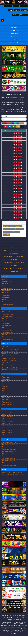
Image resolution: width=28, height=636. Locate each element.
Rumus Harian (21, 245)
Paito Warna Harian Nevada (9, 463)
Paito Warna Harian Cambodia (10, 449)
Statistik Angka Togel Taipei (9, 365)
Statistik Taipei (16, 232)
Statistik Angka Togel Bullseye (10, 356)
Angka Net (8, 622)
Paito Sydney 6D (7, 6)
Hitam (22, 126)
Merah (6, 126)
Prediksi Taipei (7, 234)
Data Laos (5, 393)
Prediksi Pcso (6, 293)
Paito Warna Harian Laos (9, 458)
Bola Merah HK (6, 414)
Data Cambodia (24, 6)
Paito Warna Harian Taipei (9, 229)
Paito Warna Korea (7, 325)
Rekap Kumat (15, 248)
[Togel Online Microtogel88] (14, 484)
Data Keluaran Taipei (8, 226)
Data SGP (3, 625)
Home (14, 24)
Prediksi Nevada (7, 302)
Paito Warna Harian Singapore (10, 442)
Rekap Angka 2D (14, 253)
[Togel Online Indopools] (14, 596)
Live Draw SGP (14, 30)
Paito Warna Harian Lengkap (9, 465)
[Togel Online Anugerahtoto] (14, 576)
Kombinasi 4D (8, 268)
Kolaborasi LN (21, 268)
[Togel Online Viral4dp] (14, 88)
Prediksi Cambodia (7, 288)
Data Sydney (24, 10)
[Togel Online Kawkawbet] (14, 504)
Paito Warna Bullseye (8, 321)
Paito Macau (15, 15)
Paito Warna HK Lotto (16, 630)
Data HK (24, 624)
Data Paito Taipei (19, 229)
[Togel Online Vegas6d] (14, 510)
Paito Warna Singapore (8, 312)
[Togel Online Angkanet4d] (14, 589)
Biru (10, 126)
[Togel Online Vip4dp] (14, 563)
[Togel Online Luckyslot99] (14, 557)
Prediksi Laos (6, 297)
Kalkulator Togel (14, 271)
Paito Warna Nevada (8, 332)
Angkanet (24, 627)
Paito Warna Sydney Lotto (20, 632)
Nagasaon (8, 472)
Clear (3, 123)
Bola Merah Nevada (8, 432)
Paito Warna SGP (18, 624)
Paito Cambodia (23, 15)
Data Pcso (5, 388)
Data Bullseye (6, 386)
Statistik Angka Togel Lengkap (10, 369)
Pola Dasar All (21, 256)
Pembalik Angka (8, 262)
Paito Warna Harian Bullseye (9, 451)
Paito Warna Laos (7, 328)
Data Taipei (5, 395)
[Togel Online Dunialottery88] (14, 570)
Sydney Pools (5, 628)
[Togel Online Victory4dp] (14, 497)
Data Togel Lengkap (7, 404)
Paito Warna (14, 37)
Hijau (14, 126)
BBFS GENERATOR (14, 242)
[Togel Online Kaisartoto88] (14, 543)
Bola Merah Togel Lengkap (9, 435)
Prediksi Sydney (7, 286)
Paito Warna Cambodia (8, 318)
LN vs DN (15, 265)
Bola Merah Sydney (8, 416)
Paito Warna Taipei (18, 226)
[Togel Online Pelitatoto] (14, 82)
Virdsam (3, 472)
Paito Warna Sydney (8, 316)
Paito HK (10, 10)
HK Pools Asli (14, 633)
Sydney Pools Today (15, 474)
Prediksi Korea (6, 295)
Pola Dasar (14, 259)
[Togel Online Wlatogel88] (14, 530)
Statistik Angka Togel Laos (9, 363)
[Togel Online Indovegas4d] (14, 609)
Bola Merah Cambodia (8, 419)
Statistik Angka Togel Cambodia (10, 353)
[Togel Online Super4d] (14, 62)
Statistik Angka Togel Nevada (10, 367)
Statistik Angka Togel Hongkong (10, 349)
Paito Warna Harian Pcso (9, 454)
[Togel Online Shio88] (14, 603)
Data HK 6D (6, 400)
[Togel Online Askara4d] (14, 517)
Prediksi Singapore (7, 281)
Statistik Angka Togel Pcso (9, 358)
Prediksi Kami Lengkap (8, 304)
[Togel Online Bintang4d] (14, 524)
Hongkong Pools (12, 628)
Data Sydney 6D (7, 402)
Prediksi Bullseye (7, 290)
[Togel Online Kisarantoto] (14, 75)
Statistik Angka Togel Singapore (10, 347)
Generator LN (8, 245)
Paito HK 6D (17, 10)
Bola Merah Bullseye (8, 421)
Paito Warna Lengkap (8, 339)
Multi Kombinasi (20, 262)
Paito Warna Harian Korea (9, 456)
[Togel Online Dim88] (14, 55)
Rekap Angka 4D (8, 256)
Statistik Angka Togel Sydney (10, 351)
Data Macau (16, 6)
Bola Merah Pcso (7, 423)
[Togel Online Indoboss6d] (14, 491)
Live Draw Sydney (14, 33)
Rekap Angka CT (8, 250)
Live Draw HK (14, 27)
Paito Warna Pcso (7, 323)
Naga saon (14, 472)
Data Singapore (6, 377)
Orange (18, 126)
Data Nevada (6, 397)
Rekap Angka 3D (20, 250)
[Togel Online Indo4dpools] (14, 550)
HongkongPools (20, 628)
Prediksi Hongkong (7, 284)
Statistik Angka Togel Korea (9, 360)
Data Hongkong (6, 379)
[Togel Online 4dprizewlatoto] (14, 537)
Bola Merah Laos (7, 428)
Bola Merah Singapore (8, 412)
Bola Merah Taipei (14, 94)
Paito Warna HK (5, 279)
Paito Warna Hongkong (8, 314)
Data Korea (5, 391)
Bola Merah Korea (7, 425)
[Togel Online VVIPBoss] (14, 49)
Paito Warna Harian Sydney (9, 447)
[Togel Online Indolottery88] (14, 583)
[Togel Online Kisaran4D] (14, 68)
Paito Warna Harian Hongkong (10, 444)
